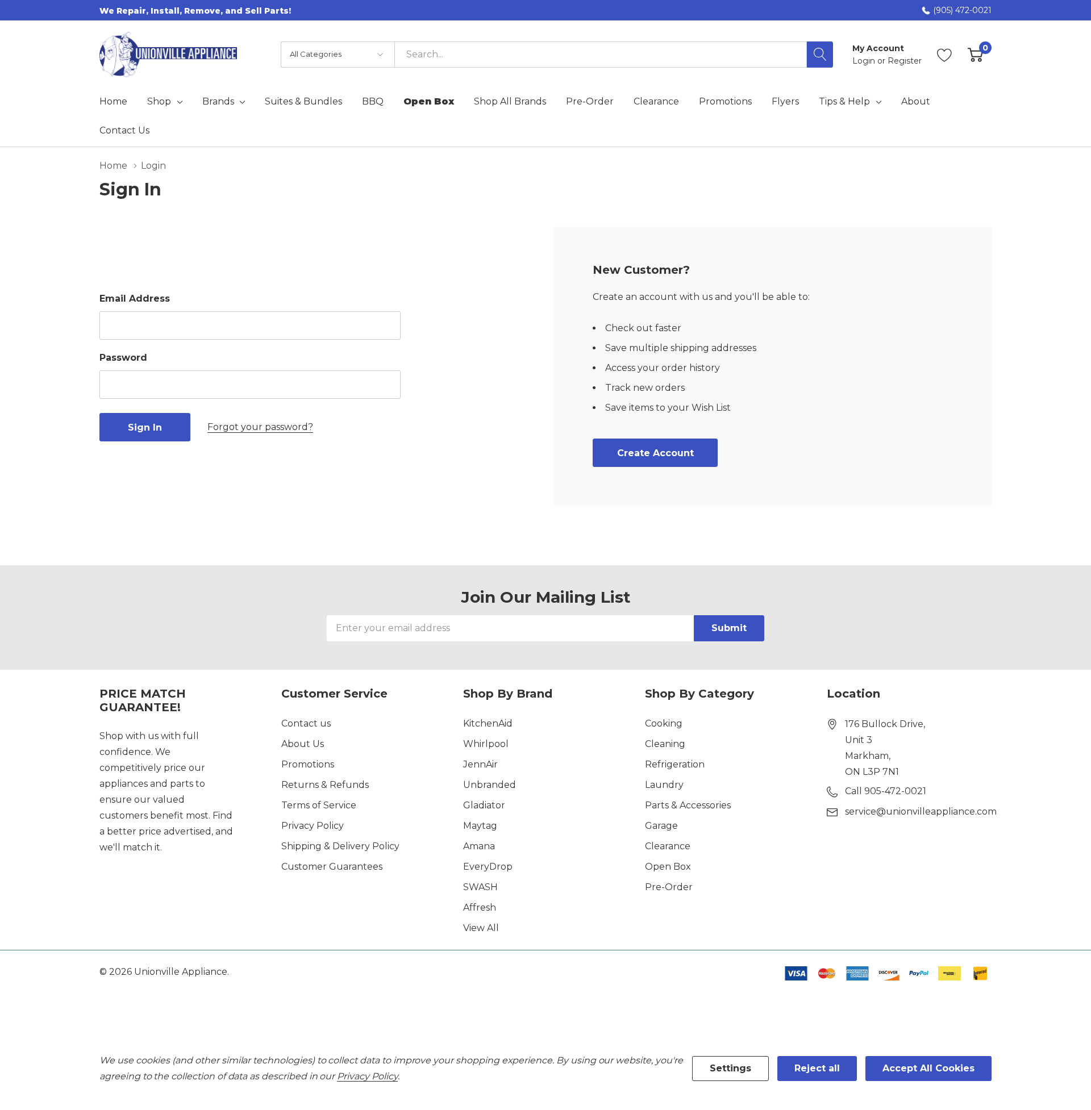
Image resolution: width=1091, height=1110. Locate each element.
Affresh (479, 907)
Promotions (307, 764)
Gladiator (484, 805)
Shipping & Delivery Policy (340, 846)
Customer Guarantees (331, 866)
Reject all (817, 1068)
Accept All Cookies (928, 1068)
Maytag (480, 825)
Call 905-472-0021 (885, 791)
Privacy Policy (312, 825)
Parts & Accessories (688, 805)
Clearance (667, 846)
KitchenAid (488, 723)
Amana (479, 846)
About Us (302, 743)
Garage (661, 825)
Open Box (668, 866)
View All (481, 928)
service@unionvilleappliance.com (921, 811)
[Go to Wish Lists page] (944, 54)
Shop (159, 101)
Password (123, 357)
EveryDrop (488, 866)
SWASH (480, 887)
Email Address (134, 298)
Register (905, 61)
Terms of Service (318, 805)
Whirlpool (486, 743)
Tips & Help (844, 101)
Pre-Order (669, 887)
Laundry (664, 784)
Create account (655, 453)
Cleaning (665, 743)
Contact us (306, 723)
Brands (218, 101)
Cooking (663, 723)
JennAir (480, 764)
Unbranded (489, 784)
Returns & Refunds (325, 784)
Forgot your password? (260, 427)
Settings (730, 1068)
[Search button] (820, 54)
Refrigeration (675, 764)
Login (864, 61)
